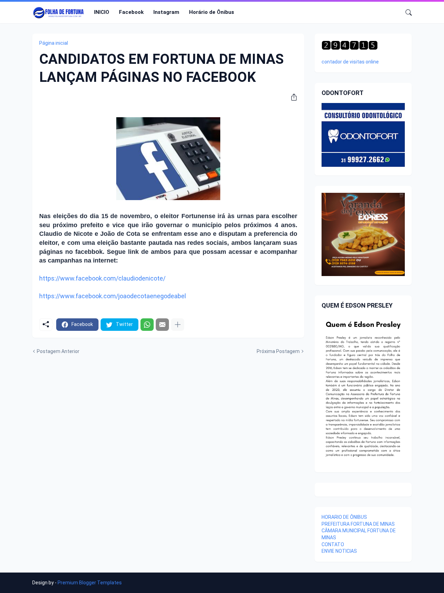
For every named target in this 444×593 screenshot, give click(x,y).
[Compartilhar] (291, 97)
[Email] (162, 324)
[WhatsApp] (147, 324)
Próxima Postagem (278, 351)
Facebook (131, 12)
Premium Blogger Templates (90, 582)
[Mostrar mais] (177, 324)
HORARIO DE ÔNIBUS (344, 517)
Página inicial (53, 43)
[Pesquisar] (406, 12)
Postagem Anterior (58, 351)
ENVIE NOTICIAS (339, 551)
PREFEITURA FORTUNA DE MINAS (358, 524)
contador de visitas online (350, 62)
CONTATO (333, 544)
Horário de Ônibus (211, 12)
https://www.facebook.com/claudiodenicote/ (102, 278)
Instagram (166, 12)
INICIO (101, 12)
